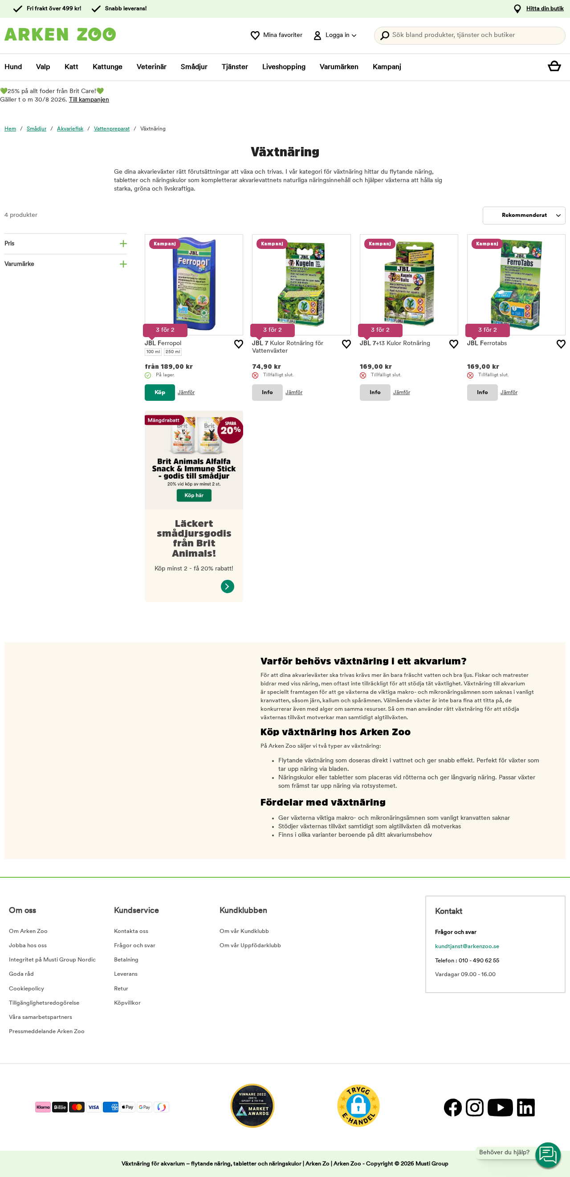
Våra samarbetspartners (40, 1017)
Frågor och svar (134, 946)
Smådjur (194, 67)
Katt (71, 67)
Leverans (126, 974)
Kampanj (387, 67)
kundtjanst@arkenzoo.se (467, 946)
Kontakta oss (131, 931)
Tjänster (235, 67)
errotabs (487, 343)
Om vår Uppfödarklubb (250, 946)
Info (267, 392)
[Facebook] (453, 1107)
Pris (9, 243)
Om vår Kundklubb (244, 931)
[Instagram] (474, 1107)
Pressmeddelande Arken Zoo (47, 1031)
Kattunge (107, 67)
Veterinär (152, 67)
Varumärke (19, 264)
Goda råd (21, 974)
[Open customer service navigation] (548, 1155)
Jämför (186, 392)
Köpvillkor (127, 1003)
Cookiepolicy (26, 989)
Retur (121, 989)
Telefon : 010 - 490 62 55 (467, 961)
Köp (160, 392)
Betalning (126, 960)
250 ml (173, 352)
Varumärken (339, 67)
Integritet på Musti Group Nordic (52, 960)
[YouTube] (500, 1107)
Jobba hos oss (28, 946)
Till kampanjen (89, 100)
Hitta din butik (545, 9)
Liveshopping (283, 67)
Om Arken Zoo (28, 931)
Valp (43, 67)
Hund (13, 67)
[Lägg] (238, 344)
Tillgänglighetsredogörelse (44, 1003)
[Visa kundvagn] (557, 67)
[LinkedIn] (525, 1107)
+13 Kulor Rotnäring (395, 343)
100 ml (153, 352)
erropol (163, 343)
